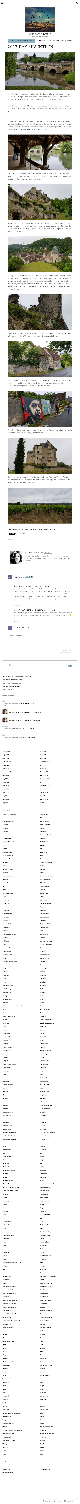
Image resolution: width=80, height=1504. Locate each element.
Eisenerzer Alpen (7, 985)
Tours (4, 1375)
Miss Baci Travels (40, 34)
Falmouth (5, 1002)
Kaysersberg (44, 1081)
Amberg (5, 831)
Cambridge (43, 900)
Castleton (43, 910)
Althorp (42, 828)
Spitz (4, 1344)
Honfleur (42, 1057)
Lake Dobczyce (7, 1115)
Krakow (4, 1102)
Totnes (42, 1372)
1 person (23, 605)
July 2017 (43, 782)
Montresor (5, 1173)
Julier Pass (5, 1081)
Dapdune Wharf (45, 958)
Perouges (5, 1238)
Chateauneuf (44, 927)
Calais (42, 896)
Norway (4, 1204)
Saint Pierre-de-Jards (9, 1293)
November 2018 (7, 772)
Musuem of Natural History (10, 1187)
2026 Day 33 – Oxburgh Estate (11, 683)
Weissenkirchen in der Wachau (12, 1430)
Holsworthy (5, 1057)
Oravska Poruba (45, 1214)
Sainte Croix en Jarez (46, 1307)
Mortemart (43, 1173)
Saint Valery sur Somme (9, 1300)
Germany (5, 1030)
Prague (4, 1256)
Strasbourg (43, 1358)
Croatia (42, 951)
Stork (41, 1355)
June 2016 (5, 792)
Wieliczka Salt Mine (8, 1433)
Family (42, 1002)
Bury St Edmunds (7, 893)
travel (31, 41)
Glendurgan (6, 1033)
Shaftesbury (44, 1331)
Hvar (41, 1071)
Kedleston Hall (44, 1085)
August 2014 (44, 792)
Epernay (42, 992)
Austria (42, 845)
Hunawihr (43, 1067)
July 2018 (5, 779)
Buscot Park (44, 893)
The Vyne (5, 1368)
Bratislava (5, 879)
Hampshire (5, 1043)
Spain (41, 1341)
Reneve (42, 1266)
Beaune (42, 859)
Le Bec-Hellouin (7, 1126)
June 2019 (5, 768)
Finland (42, 1013)
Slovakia (5, 1338)
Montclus (43, 1170)
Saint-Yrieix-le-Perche (9, 1303)
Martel (42, 1156)
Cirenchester (44, 934)
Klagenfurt (5, 1095)
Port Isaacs (43, 1249)
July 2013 (5, 802)
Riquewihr (43, 1269)
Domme (42, 972)
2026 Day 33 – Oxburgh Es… (32, 720)
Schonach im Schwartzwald (11, 1321)
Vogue (42, 1416)
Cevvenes (5, 917)
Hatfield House (7, 1047)
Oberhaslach (6, 1208)
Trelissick (5, 1382)
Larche (42, 1119)
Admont (4, 818)
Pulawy (4, 1266)
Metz (41, 1163)
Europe (11, 41)
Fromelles (5, 1023)
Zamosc (42, 1451)
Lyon (41, 1153)
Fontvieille (43, 1016)
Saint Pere (43, 1290)
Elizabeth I (43, 985)
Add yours (29, 577)
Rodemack (43, 1273)
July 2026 (43, 751)
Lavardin (28, 529)
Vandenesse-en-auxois (9, 1403)
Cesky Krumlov (44, 913)
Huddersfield (44, 1064)
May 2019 (43, 768)
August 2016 (6, 789)
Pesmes (42, 1238)
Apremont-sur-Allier (8, 842)
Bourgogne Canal (7, 876)
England (42, 989)
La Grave (5, 1108)
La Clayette (5, 1105)
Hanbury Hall (44, 1043)
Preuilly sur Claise (45, 1256)
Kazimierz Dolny (7, 1085)
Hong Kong (5, 1060)
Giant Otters (43, 1030)
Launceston (6, 1122)
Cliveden (42, 937)
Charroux (5, 920)
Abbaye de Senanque (9, 814)
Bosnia (42, 872)
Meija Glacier (44, 1160)
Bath (41, 855)
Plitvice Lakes (44, 1242)
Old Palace (5, 1211)
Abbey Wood (44, 814)
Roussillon (5, 1279)
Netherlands (44, 1194)
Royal (4, 1283)
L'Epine (42, 1102)
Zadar (4, 1451)
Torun (4, 1372)
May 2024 (43, 758)
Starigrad (5, 1355)
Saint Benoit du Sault (46, 1286)
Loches (4, 1143)
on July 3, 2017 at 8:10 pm (34, 586)
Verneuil (42, 1406)
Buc (3, 886)
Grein (41, 1040)
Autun (42, 848)
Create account (7, 1466)
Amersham (5, 835)
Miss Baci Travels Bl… (15, 712)
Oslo (3, 1218)
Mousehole (5, 1184)
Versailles (5, 1409)
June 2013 (43, 802)
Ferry (4, 1009)
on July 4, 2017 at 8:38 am (40, 610)
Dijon (4, 968)
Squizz (42, 1351)
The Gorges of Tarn (46, 1365)
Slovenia (42, 1338)
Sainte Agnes (44, 1303)
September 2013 (7, 799)
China (41, 931)
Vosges (4, 1420)
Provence (43, 1259)
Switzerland (6, 1365)
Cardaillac (5, 907)
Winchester (43, 1437)
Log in (42, 1466)
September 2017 (45, 779)
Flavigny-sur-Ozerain (8, 1016)
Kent (41, 1088)
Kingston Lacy (44, 1091)
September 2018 (7, 775)
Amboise (43, 831)
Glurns (42, 1033)
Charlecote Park (45, 917)
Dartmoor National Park (9, 961)
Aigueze (5, 824)
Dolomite (5, 972)
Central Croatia (7, 913)
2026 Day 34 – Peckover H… (32, 712)
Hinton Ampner (44, 1054)
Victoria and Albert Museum (11, 1413)
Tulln (3, 1392)
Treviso (4, 1385)
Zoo (41, 1454)
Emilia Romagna (7, 989)
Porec (4, 1249)
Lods (41, 1143)
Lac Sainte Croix (7, 1112)
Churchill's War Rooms (9, 934)
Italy (41, 1074)
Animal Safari (6, 838)
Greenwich (5, 1040)
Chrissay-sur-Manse (16, 529)
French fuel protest (46, 1019)
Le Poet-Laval (6, 1129)
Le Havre (43, 1126)
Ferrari (42, 1006)
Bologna (5, 872)
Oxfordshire (6, 1225)
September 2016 (45, 785)
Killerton (5, 1091)
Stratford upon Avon (8, 1362)
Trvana (42, 1389)
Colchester (5, 941)
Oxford (42, 1221)
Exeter (42, 999)
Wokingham (6, 1444)
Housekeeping (44, 1060)
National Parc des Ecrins (10, 1190)
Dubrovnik (43, 978)
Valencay (5, 1399)
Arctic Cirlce (44, 842)
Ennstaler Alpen (7, 992)
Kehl (3, 1088)
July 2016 (43, 789)
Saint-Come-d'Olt (45, 1300)
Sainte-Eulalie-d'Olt (46, 1310)
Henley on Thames (45, 1050)
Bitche (42, 866)
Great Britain (44, 1037)
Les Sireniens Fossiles (9, 1136)
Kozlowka (43, 1098)
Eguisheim (43, 982)
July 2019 (43, 765)
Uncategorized (44, 1396)
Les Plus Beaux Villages (47, 1132)
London (4, 1146)
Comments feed (45, 1469)
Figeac (4, 1013)
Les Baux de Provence (9, 1132)
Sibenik (4, 1334)
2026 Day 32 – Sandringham (10, 686)
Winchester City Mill (8, 1440)
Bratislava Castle (45, 879)
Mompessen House (8, 1170)
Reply (47, 586)
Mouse (42, 1180)
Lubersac (43, 1149)
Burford (42, 889)
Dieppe (42, 965)
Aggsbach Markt (7, 821)
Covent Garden (7, 951)
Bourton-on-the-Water (47, 876)
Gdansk (4, 1026)
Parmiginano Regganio (47, 1232)
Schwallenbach (44, 1321)
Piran (4, 1242)
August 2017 (6, 782)
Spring (4, 1348)
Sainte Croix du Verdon (9, 1307)
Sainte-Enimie (6, 1310)
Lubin (4, 1153)
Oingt (41, 1208)
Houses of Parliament (9, 1064)
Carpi (41, 907)
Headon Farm (6, 1050)
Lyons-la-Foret (6, 1156)
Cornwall (42, 948)
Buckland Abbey (45, 886)
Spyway (42, 1348)
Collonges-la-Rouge (46, 941)
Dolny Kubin (43, 968)
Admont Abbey (44, 818)
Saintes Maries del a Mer (10, 1314)
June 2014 (43, 796)
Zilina (4, 1454)
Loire (36, 529)
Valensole (43, 1399)
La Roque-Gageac (45, 1108)
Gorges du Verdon (8, 1037)
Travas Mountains (7, 1379)
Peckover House (45, 1235)
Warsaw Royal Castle (46, 1427)
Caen (4, 896)
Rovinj (42, 1279)
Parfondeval (44, 1225)
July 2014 (5, 796)
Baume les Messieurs (9, 859)
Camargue (5, 900)
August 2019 (6, 765)
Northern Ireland (45, 1201)
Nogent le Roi (44, 1197)
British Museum (44, 883)
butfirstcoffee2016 (24, 610)
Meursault (5, 1167)
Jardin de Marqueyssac (47, 1078)
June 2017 (5, 785)
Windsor (42, 1440)
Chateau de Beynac (8, 924)
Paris (4, 1228)
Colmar (4, 944)
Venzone (43, 1403)
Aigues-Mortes (44, 821)
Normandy (5, 1201)
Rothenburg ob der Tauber (48, 1276)
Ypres (42, 1447)
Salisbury (43, 1314)
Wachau (42, 1420)
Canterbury (5, 903)
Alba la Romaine (45, 824)
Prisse (4, 1259)
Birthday (5, 866)
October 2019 (6, 761)
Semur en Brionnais (8, 1331)
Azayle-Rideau (7, 852)
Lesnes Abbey (44, 1136)
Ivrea (4, 1078)
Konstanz (5, 1098)
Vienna (42, 1413)
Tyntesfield (5, 1396)
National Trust (44, 1190)
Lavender (43, 1122)
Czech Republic (7, 955)
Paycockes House (8, 1235)
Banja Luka (43, 852)
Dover (4, 978)
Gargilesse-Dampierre (47, 1023)
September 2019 (45, 761)
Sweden (42, 1362)
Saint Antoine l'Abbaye (9, 1286)
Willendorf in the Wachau (47, 1433)
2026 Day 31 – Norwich (9, 690)
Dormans (43, 975)
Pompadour (43, 1245)
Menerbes (5, 1163)
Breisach (5, 883)
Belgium (5, 862)
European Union (7, 999)
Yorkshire (5, 1447)
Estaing (4, 996)
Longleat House (7, 1149)
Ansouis (42, 838)
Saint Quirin (5, 1297)
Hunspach (5, 1071)
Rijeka (4, 1269)
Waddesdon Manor (8, 1423)
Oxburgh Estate (7, 1221)
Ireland (4, 1074)
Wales (42, 1423)
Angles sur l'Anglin (45, 835)
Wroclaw (42, 1444)
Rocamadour (6, 1273)
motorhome (24, 41)
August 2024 (6, 755)
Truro (4, 1389)
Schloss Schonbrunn (46, 1317)
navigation (5, 1194)
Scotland (43, 1324)
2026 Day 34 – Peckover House (12, 679)
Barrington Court (7, 855)
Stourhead (5, 1358)
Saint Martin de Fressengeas (11, 1290)
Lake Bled (43, 1112)
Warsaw (4, 1427)
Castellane (5, 910)
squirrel (4, 1351)
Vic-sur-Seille (44, 1409)
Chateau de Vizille (45, 924)
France (17, 41)
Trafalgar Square (45, 1375)
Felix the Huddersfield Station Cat (12, 1006)
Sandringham (6, 1317)
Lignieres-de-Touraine (9, 1139)
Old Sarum (43, 1211)
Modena (42, 1167)
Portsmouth (6, 1252)
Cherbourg (5, 931)
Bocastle (43, 869)
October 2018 (44, 772)
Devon (4, 965)
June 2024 (5, 758)
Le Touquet (43, 1129)
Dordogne (5, 975)
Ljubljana (42, 1139)
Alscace (5, 828)
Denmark (43, 961)
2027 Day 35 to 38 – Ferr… (26, 703)
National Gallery (45, 1187)
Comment (65, 650)
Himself (4, 1054)
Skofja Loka (43, 1334)
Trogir (42, 1385)
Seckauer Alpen (7, 1327)
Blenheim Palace (7, 869)
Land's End (43, 1115)
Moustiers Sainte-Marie (47, 1184)
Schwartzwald (6, 1324)
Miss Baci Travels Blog (47, 41)
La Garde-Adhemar (46, 1105)
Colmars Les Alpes (46, 944)
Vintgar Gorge (6, 1416)
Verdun (4, 1406)
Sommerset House (8, 1341)
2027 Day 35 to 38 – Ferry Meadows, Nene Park (17, 676)
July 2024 (43, 755)
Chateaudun (6, 927)
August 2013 (44, 799)
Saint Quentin (44, 1293)
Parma (4, 1232)
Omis (4, 1214)
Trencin (42, 1382)
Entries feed (6, 1469)
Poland (4, 1245)
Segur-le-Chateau (45, 1327)
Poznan (42, 1252)
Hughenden (6, 1067)
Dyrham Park (6, 982)
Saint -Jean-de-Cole (46, 1283)
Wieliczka (43, 1430)
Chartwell (43, 920)
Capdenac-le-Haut (45, 903)
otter (41, 1218)
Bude (4, 889)
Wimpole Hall (6, 1437)
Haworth (42, 1047)
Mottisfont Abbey (7, 1180)
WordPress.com (7, 1472)
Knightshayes (44, 1095)
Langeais (5, 1119)
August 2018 (44, 775)
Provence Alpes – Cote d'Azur (12, 1262)
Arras (4, 845)
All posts (48, 553)
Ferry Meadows (45, 1009)
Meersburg (5, 1160)
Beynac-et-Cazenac (46, 862)
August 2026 (6, 751)
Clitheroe (5, 937)
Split (41, 1344)
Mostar (4, 1177)
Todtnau (42, 1368)
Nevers (4, 1197)
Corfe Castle (6, 948)
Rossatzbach (6, 1276)
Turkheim (43, 1392)
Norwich (42, 1204)
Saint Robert (44, 1297)
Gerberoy (43, 1026)
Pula (41, 1262)
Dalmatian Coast (45, 955)
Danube (4, 958)
